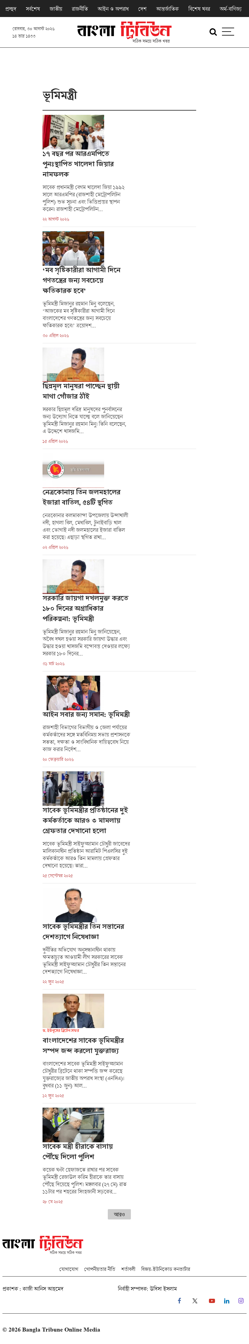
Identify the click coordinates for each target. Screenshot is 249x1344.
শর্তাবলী (128, 1269)
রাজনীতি (80, 8)
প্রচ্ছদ (10, 8)
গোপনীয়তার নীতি (99, 1269)
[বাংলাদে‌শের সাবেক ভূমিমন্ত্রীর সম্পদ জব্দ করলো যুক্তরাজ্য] (119, 1048)
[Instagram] (241, 1301)
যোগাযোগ (68, 1269)
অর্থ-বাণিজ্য (230, 8)
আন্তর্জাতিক (167, 8)
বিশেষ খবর (199, 8)
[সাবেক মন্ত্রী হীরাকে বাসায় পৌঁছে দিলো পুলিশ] (119, 1156)
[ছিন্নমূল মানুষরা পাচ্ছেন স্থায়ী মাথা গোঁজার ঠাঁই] (119, 398)
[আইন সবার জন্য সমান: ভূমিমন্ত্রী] (119, 721)
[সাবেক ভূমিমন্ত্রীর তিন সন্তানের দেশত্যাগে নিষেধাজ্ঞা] (119, 938)
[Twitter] (195, 1301)
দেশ (142, 8)
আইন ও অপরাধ (112, 8)
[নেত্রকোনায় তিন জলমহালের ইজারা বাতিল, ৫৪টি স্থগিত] (119, 504)
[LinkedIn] (226, 1301)
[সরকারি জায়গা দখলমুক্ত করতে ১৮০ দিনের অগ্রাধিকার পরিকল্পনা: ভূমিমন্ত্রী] (119, 615)
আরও (119, 1214)
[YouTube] (212, 1301)
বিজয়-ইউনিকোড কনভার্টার (165, 1269)
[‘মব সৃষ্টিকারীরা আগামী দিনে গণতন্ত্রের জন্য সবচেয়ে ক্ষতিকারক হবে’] (119, 287)
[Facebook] (179, 1301)
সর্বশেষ (33, 8)
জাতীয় (55, 8)
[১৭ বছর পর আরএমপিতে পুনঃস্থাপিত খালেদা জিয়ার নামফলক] (119, 171)
